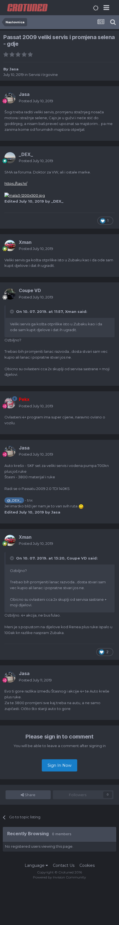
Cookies (87, 865)
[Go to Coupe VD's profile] (9, 294)
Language (35, 865)
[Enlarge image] (24, 195)
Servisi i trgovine (43, 74)
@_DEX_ (14, 500)
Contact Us (63, 865)
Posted (36, 101)
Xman (70, 311)
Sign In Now (59, 765)
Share (29, 795)
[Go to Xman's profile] (9, 245)
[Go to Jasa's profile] (9, 97)
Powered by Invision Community (59, 877)
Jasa (14, 69)
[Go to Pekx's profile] (9, 402)
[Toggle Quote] (12, 311)
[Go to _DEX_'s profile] (9, 157)
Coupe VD (77, 558)
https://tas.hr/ (15, 183)
